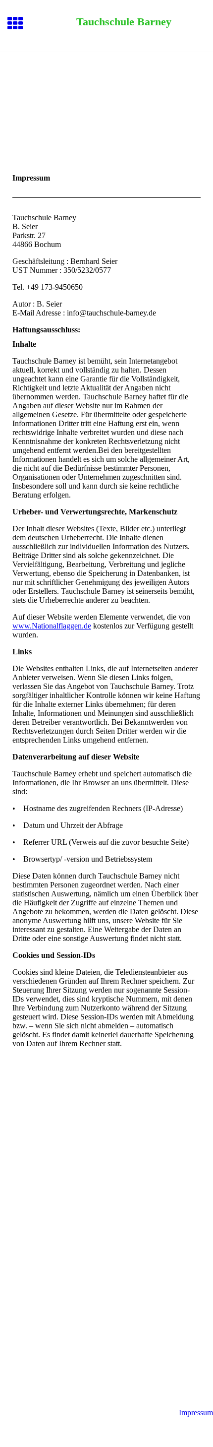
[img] (106, 93)
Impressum (196, 1412)
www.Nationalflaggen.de (51, 626)
